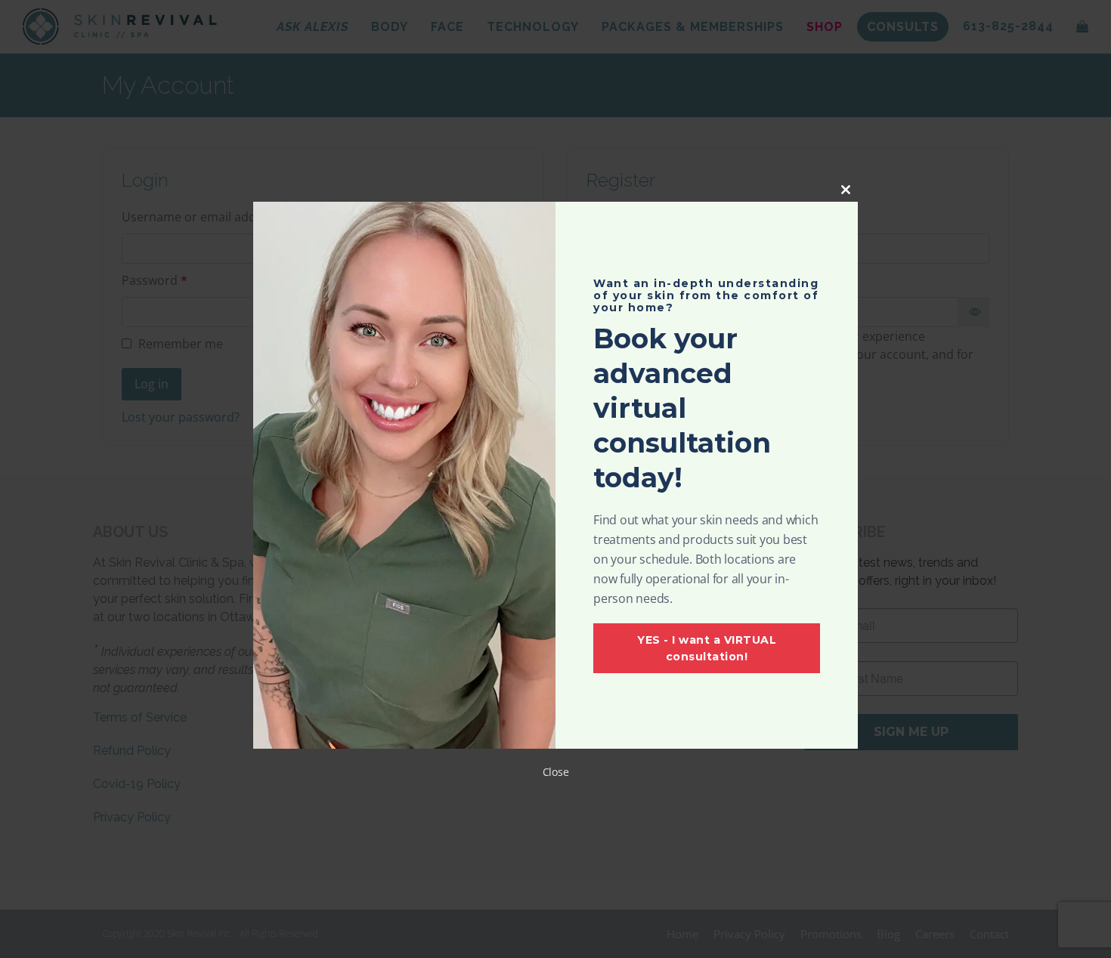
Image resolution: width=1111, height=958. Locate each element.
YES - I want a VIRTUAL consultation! (706, 648)
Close (556, 772)
